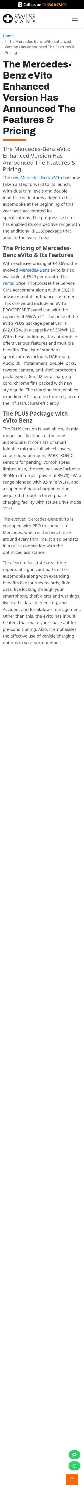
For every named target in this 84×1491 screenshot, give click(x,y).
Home (8, 35)
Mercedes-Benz (34, 270)
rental (8, 283)
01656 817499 (54, 4)
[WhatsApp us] (74, 1465)
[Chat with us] (74, 1454)
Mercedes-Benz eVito (41, 177)
